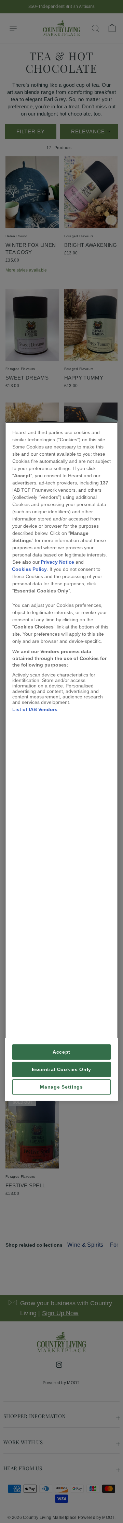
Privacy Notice (57, 562)
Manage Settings (61, 1087)
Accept (61, 1052)
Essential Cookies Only (61, 1069)
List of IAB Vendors (34, 709)
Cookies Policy (29, 569)
